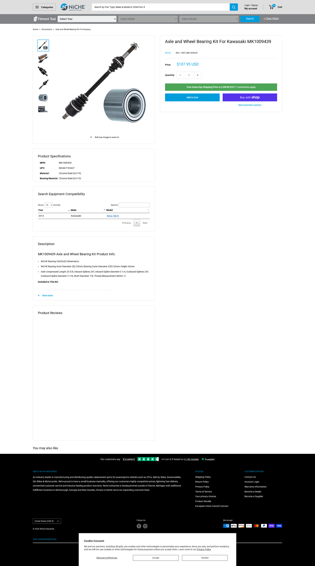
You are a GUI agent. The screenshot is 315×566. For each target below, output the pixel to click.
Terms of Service (203, 491)
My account (250, 8)
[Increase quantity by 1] (197, 75)
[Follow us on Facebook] (139, 526)
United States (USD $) (44, 521)
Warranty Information (255, 486)
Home (35, 29)
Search (250, 18)
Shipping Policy (203, 477)
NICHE (168, 53)
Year (40, 210)
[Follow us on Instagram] (145, 526)
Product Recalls (203, 501)
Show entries (49, 205)
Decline (205, 557)
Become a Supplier (253, 496)
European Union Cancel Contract (211, 506)
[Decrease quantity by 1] (180, 75)
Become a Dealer (252, 491)
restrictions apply (246, 87)
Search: (114, 205)
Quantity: (170, 75)
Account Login (251, 481)
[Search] (234, 7)
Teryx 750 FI (113, 216)
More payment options (249, 104)
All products (47, 29)
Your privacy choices (205, 496)
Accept (155, 557)
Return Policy (202, 481)
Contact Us (250, 477)
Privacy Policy (204, 549)
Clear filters (271, 18)
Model (109, 210)
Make (73, 210)
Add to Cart (192, 97)
